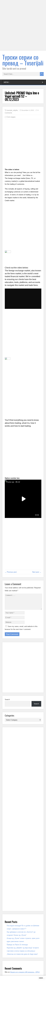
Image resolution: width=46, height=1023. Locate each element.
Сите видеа (11, 117)
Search (7, 699)
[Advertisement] (23, 27)
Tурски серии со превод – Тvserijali (22, 60)
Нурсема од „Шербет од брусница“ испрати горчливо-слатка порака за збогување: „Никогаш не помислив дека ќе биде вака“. (23, 951)
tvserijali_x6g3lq (12, 110)
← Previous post (11, 572)
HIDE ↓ (41, 978)
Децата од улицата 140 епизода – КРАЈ (25, 972)
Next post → (36, 572)
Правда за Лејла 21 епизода (17, 945)
